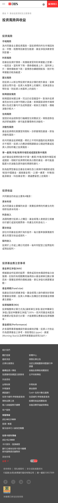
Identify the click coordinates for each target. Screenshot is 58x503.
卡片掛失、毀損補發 (11, 444)
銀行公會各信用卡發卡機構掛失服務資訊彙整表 (14, 450)
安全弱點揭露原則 (35, 468)
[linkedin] (21, 482)
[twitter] (13, 482)
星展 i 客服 (7, 423)
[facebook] (5, 482)
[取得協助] (44, 4)
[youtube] (29, 482)
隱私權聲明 (19, 468)
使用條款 (7, 468)
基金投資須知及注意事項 (20, 13)
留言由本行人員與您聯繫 (13, 428)
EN (32, 461)
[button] (8, 461)
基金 (4, 13)
